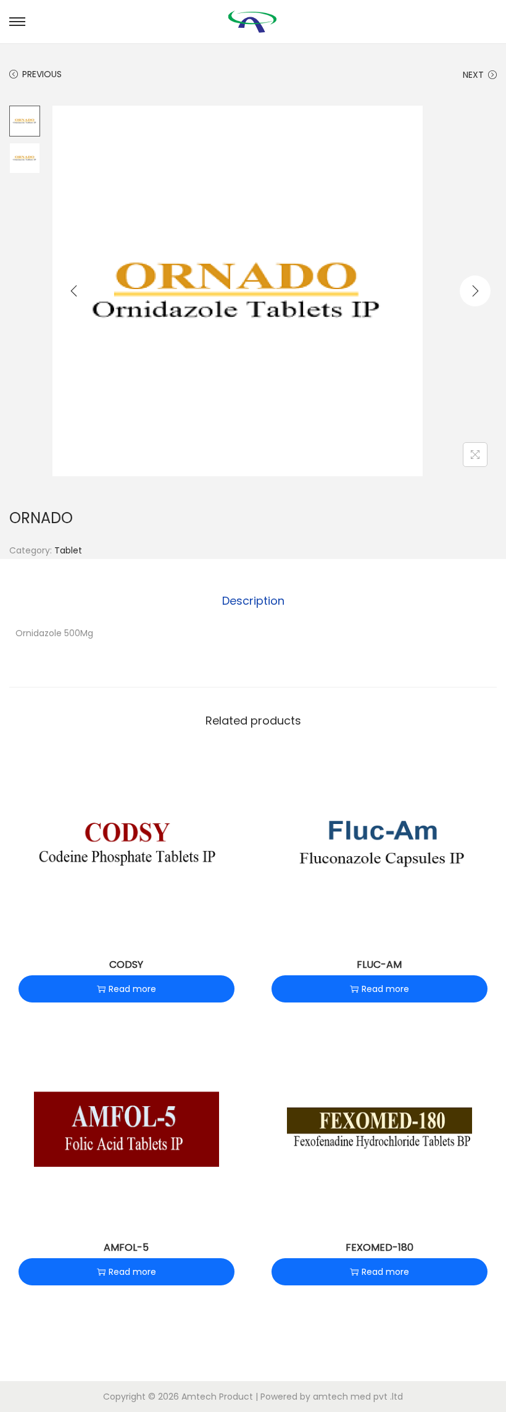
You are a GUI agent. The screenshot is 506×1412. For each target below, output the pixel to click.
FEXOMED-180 (379, 1247)
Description (253, 600)
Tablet (68, 550)
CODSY (126, 964)
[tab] (253, 601)
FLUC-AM (379, 964)
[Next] (475, 290)
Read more (132, 989)
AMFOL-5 (126, 1247)
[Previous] (74, 290)
